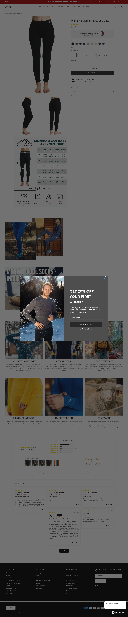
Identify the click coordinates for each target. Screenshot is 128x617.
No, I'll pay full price (86, 329)
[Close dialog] (105, 278)
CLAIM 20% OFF (85, 324)
